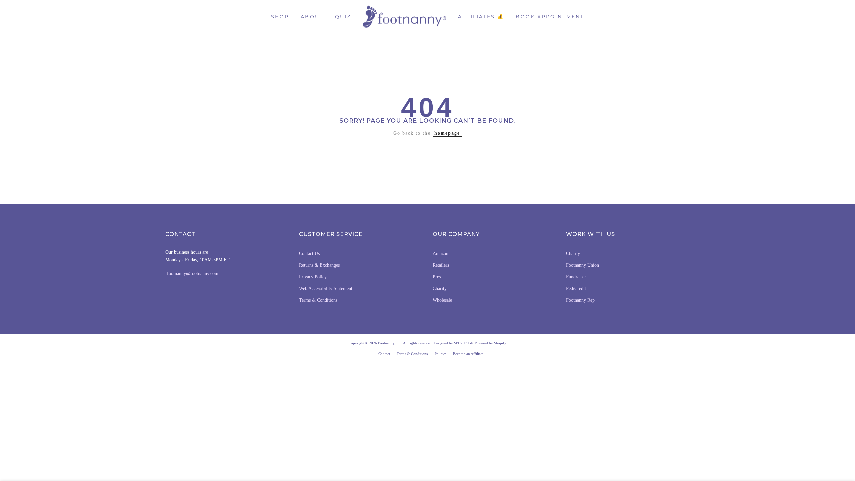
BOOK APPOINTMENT (550, 17)
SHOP (280, 17)
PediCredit (576, 288)
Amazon (440, 253)
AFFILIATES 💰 (481, 17)
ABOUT (312, 17)
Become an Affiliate (468, 354)
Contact (384, 354)
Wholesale (442, 300)
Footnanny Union (582, 265)
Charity (440, 288)
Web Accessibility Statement (325, 288)
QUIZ (343, 17)
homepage (447, 133)
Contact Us (309, 253)
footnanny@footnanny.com (192, 273)
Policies (440, 354)
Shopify (500, 343)
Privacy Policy (313, 276)
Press (437, 276)
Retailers (441, 265)
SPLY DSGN (464, 343)
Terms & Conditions (318, 300)
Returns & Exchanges (319, 265)
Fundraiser (576, 276)
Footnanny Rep (580, 300)
